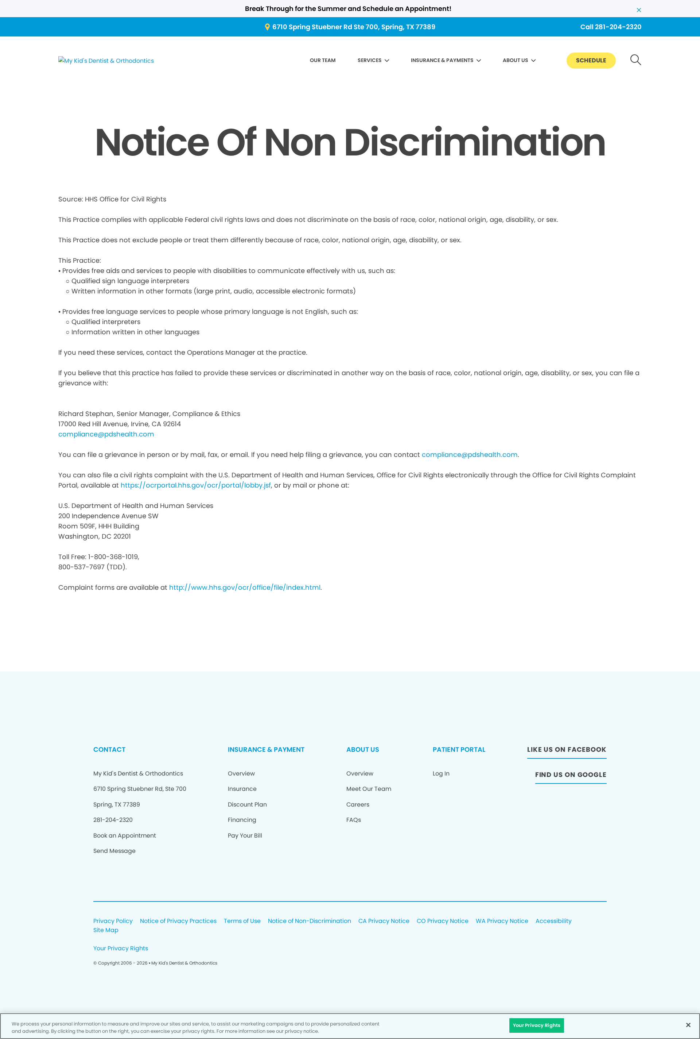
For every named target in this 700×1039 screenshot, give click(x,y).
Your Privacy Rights (120, 949)
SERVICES (370, 60)
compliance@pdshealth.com (106, 434)
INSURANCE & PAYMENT (266, 749)
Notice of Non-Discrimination (309, 921)
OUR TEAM (323, 60)
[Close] (688, 1025)
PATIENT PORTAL (459, 749)
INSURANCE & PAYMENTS (442, 60)
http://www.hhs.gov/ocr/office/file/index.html (244, 587)
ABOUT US (515, 60)
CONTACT (109, 749)
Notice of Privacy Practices (178, 921)
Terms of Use (242, 921)
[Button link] (636, 60)
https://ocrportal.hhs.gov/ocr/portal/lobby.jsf (196, 485)
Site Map (105, 930)
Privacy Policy (113, 921)
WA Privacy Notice (502, 921)
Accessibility (554, 921)
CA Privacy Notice (383, 921)
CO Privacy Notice (442, 921)
